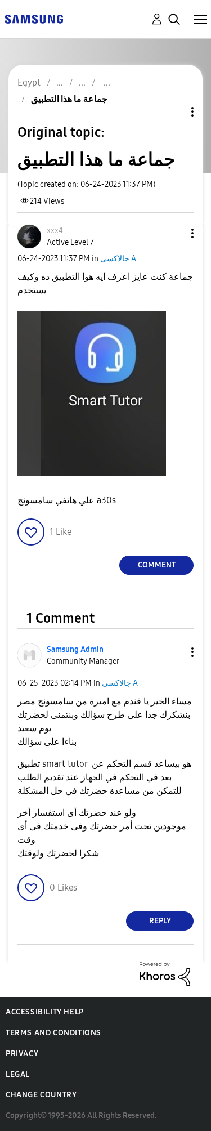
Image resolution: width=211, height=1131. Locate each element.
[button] (174, 233)
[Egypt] (34, 18)
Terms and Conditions (53, 1033)
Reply (160, 921)
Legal (18, 1074)
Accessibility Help (45, 1012)
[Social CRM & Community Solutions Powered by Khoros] (165, 973)
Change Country (41, 1094)
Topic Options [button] (173, 111)
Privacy (22, 1053)
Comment (157, 565)
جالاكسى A (118, 258)
